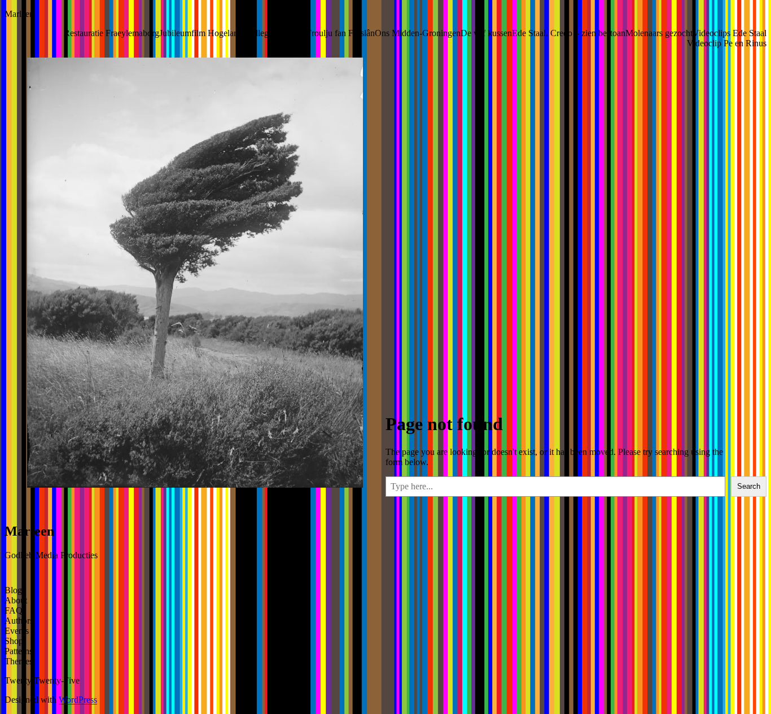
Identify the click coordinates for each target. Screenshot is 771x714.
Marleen (19, 14)
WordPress (78, 699)
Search (748, 486)
